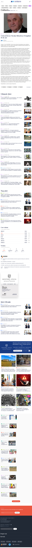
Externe (14, 7)
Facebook (3, 541)
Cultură (4, 10)
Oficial (7, 5)
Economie (19, 5)
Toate (3, 5)
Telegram (20, 541)
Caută (15, 528)
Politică (10, 5)
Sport (11, 7)
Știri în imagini (24, 7)
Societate (15, 5)
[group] (16, 195)
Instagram (9, 541)
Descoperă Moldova (5, 7)
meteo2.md (8, 247)
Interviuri (19, 7)
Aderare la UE (25, 5)
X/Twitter (15, 541)
